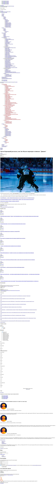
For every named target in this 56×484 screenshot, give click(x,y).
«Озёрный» (6, 40)
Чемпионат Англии (8, 22)
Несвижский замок (8, 62)
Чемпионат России (8, 26)
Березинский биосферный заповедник (10, 118)
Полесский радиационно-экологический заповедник (12, 72)
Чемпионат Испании (8, 23)
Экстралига (6, 31)
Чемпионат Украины (8, 135)
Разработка (1, 448)
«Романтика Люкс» (8, 38)
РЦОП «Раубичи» (7, 50)
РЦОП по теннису (7, 101)
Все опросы (2, 392)
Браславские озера (7, 71)
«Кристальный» (7, 42)
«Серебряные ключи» (8, 41)
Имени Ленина (7, 43)
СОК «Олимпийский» (8, 57)
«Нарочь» (6, 69)
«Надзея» (6, 46)
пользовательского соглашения (12, 465)
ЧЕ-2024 (6, 130)
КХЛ (6, 32)
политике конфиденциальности (36, 465)
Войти (6, 80)
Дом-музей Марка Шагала (9, 65)
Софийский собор (7, 66)
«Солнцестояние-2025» (8, 121)
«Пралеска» (7, 45)
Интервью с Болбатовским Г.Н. (9, 39)
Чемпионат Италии (8, 133)
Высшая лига (7, 20)
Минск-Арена (7, 48)
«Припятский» (7, 115)
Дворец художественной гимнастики (10, 55)
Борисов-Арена (7, 54)
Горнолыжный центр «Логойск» (10, 104)
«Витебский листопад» (8, 76)
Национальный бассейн (8, 96)
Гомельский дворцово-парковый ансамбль (11, 67)
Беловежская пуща (7, 70)
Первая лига (7, 21)
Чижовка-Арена (7, 53)
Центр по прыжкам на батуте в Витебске (11, 56)
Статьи (3, 14)
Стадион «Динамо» (8, 51)
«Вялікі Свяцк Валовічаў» (9, 59)
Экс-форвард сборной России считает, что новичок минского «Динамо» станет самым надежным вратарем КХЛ (17, 199)
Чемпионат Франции (8, 25)
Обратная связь (4, 146)
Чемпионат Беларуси (6, 36)
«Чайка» (6, 44)
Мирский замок (7, 61)
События (5, 73)
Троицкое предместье (8, 64)
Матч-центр (3, 441)
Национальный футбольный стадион (10, 47)
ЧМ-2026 (6, 19)
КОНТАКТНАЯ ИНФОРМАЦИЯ (7, 78)
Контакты (3, 442)
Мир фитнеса (28, 389)
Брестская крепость (8, 107)
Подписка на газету (4, 77)
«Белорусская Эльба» (8, 75)
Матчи (3, 15)
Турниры (5, 30)
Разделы (5, 124)
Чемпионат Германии (8, 132)
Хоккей (3, 27)
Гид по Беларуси (4, 37)
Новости (3, 13)
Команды (5, 136)
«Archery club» (7, 52)
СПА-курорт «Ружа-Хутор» (9, 90)
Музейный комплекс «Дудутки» (9, 63)
